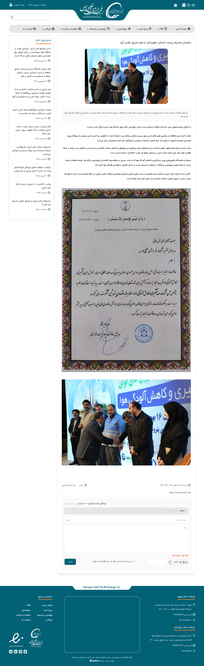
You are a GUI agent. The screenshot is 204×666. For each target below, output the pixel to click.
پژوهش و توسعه (44, 615)
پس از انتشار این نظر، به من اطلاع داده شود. (112, 561)
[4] (174, 510)
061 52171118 (186, 651)
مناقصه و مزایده (24, 615)
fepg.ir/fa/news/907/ (178, 492)
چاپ (82, 485)
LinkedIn (15, 651)
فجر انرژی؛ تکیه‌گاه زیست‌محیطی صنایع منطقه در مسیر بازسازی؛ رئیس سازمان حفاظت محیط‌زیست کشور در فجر (32, 72)
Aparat (20, 651)
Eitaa (25, 651)
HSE (29, 605)
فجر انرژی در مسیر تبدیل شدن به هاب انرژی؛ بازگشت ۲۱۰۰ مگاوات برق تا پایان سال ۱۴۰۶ (33, 130)
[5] (177, 510)
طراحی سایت (109, 660)
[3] (171, 510)
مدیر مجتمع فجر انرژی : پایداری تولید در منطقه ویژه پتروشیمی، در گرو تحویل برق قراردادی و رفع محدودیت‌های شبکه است (32, 52)
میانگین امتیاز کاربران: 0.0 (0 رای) (92, 503)
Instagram (10, 651)
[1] (166, 510)
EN (193, 5)
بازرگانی (49, 620)
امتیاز (182, 510)
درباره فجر (48, 610)
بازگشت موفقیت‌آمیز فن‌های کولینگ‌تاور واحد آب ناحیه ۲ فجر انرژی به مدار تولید (32, 169)
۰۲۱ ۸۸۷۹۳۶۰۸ (185, 620)
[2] (168, 510)
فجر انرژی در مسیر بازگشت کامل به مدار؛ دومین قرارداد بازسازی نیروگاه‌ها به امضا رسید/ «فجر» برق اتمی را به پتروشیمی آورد (31, 92)
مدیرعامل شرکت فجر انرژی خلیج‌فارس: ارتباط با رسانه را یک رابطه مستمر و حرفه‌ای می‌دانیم (31, 150)
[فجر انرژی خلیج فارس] (102, 10)
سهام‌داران (26, 610)
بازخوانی (170, 561)
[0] (65, 504)
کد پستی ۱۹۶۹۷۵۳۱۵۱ (183, 614)
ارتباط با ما (26, 620)
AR (188, 5)
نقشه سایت (47, 605)
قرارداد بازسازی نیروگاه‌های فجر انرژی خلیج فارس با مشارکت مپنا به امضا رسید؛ (32, 111)
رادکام (102, 660)
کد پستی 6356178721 (182, 645)
